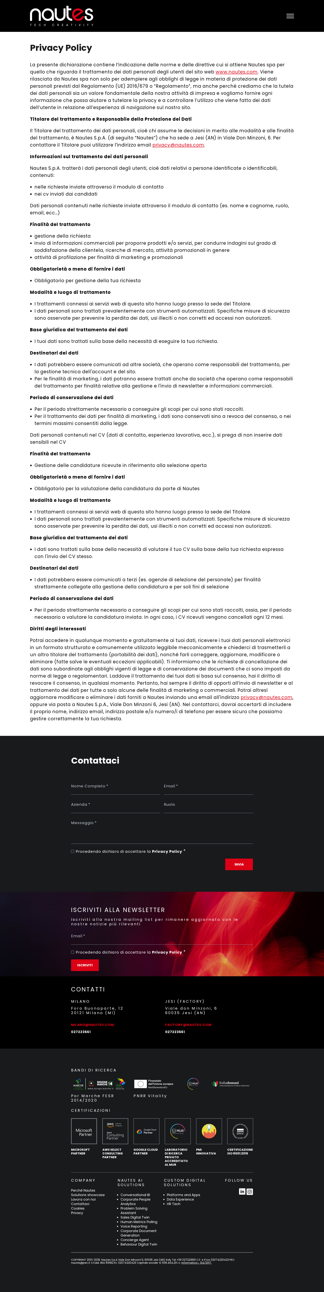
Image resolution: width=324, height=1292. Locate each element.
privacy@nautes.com (178, 145)
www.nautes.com (237, 72)
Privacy (77, 1213)
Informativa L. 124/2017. (197, 1263)
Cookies (78, 1208)
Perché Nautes (83, 1190)
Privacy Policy (167, 851)
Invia (239, 864)
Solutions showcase (88, 1195)
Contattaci (80, 1204)
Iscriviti (85, 965)
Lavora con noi (83, 1199)
